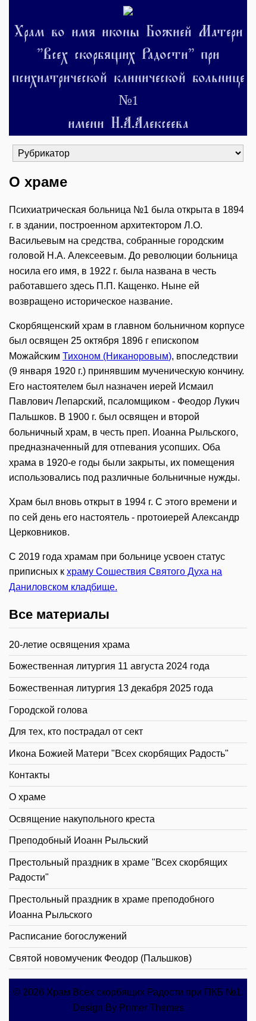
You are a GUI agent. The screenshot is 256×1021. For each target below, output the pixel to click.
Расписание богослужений (68, 936)
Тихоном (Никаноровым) (117, 356)
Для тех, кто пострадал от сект (76, 731)
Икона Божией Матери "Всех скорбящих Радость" (119, 753)
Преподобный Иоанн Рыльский (78, 840)
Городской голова (48, 710)
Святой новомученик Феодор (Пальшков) (100, 958)
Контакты (29, 775)
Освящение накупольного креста (82, 819)
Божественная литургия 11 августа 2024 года (109, 666)
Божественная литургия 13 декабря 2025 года (111, 688)
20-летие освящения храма (69, 645)
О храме (27, 797)
